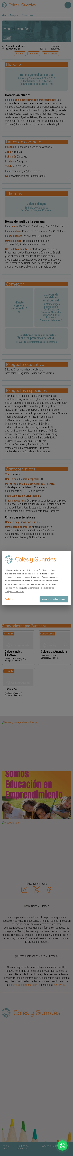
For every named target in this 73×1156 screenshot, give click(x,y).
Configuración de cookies (14, 591)
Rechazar (9, 599)
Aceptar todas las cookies (53, 599)
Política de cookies (47, 588)
